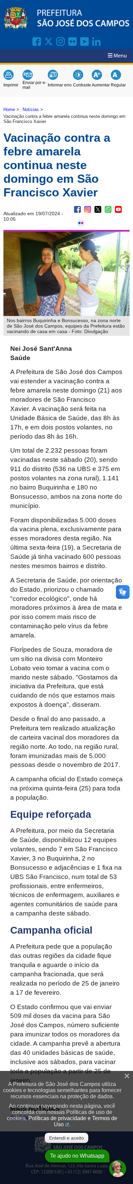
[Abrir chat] (117, 1168)
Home (9, 109)
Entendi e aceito (66, 1138)
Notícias (31, 109)
